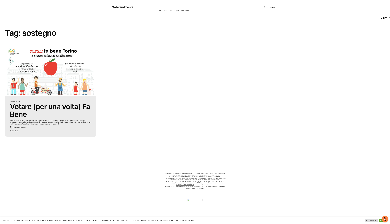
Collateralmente (122, 7)
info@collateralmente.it (185, 185)
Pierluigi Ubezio (20, 127)
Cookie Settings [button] (371, 220)
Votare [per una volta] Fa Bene (50, 110)
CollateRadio (14, 131)
